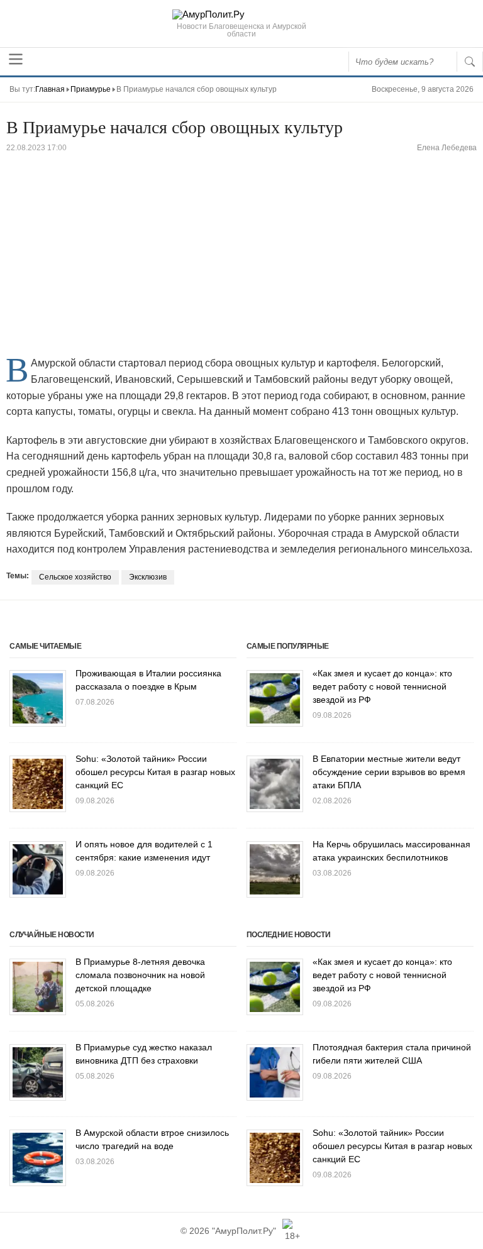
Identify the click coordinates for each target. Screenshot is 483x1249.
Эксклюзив (148, 577)
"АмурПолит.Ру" (244, 1231)
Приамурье (90, 89)
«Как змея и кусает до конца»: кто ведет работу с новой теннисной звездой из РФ (382, 686)
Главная (50, 89)
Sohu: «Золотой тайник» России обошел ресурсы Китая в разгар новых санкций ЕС (155, 772)
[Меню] (15, 59)
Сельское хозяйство (75, 577)
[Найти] (470, 62)
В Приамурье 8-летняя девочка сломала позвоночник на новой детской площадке (140, 975)
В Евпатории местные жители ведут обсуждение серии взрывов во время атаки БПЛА (389, 772)
